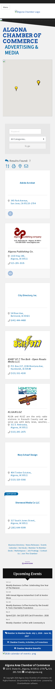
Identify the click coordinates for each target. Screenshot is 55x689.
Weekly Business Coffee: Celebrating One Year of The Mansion (27, 584)
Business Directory (16, 545)
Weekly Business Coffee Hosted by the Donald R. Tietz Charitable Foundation (27, 604)
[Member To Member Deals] (10, 275)
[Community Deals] (10, 215)
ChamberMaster (23, 683)
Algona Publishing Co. (21, 251)
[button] (38, 83)
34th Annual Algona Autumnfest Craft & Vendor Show (27, 594)
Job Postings (33, 551)
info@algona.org (33, 672)
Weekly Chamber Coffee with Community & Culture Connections (25, 622)
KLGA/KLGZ (15, 412)
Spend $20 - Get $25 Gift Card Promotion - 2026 (27, 613)
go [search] (29, 146)
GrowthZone (36, 680)
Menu (5, 7)
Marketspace (20, 551)
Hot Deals (23, 548)
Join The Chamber (29, 553)
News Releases (32, 545)
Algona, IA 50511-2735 (25, 668)
